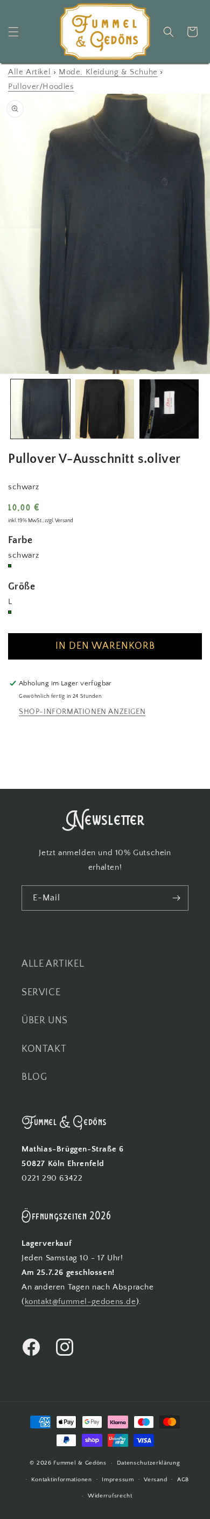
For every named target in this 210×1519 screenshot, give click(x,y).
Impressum (118, 1479)
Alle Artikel (29, 72)
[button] (13, 32)
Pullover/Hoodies (41, 86)
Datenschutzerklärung (148, 1463)
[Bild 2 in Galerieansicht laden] (105, 409)
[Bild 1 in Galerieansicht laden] (40, 409)
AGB (183, 1479)
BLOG (34, 1077)
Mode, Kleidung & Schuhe (108, 72)
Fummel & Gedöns (80, 1463)
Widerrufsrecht (110, 1496)
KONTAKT (44, 1049)
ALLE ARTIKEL (53, 964)
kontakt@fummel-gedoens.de (80, 1301)
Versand (155, 1479)
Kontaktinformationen (61, 1479)
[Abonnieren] (176, 898)
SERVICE (41, 992)
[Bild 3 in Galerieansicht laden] (169, 409)
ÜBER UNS (45, 1020)
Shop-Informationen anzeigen (82, 712)
